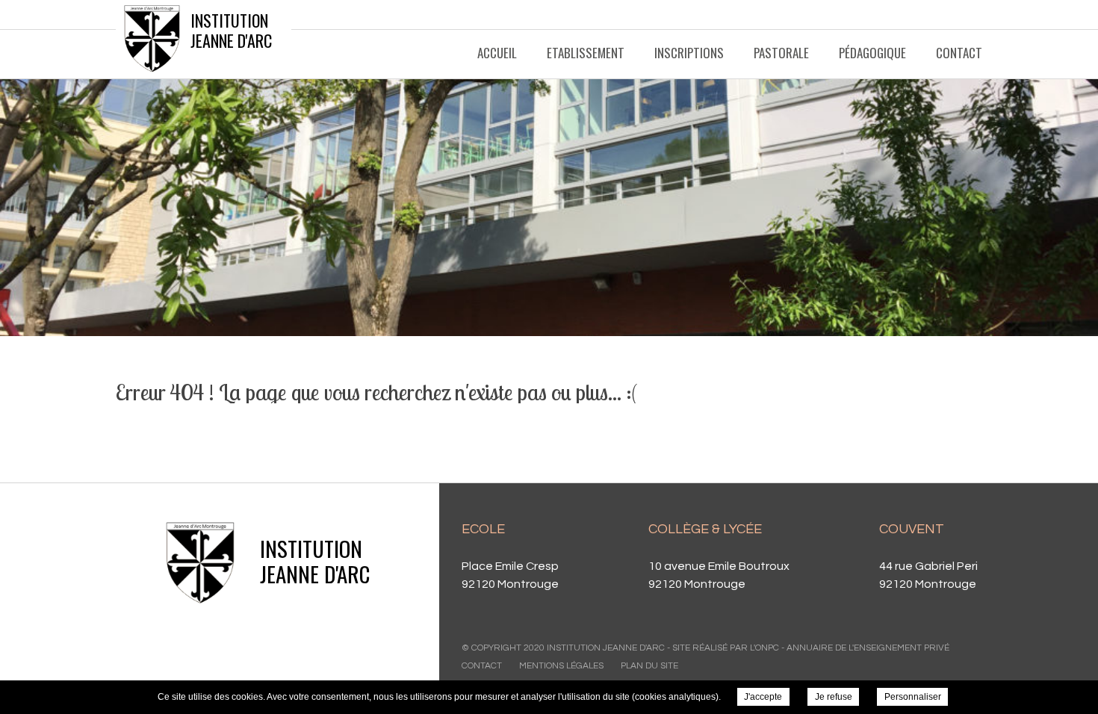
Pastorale (781, 52)
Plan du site (649, 666)
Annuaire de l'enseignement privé (868, 648)
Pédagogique (872, 52)
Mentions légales (561, 666)
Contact (959, 52)
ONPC (767, 648)
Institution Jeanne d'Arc (231, 30)
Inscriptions (689, 52)
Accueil (497, 52)
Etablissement (585, 52)
